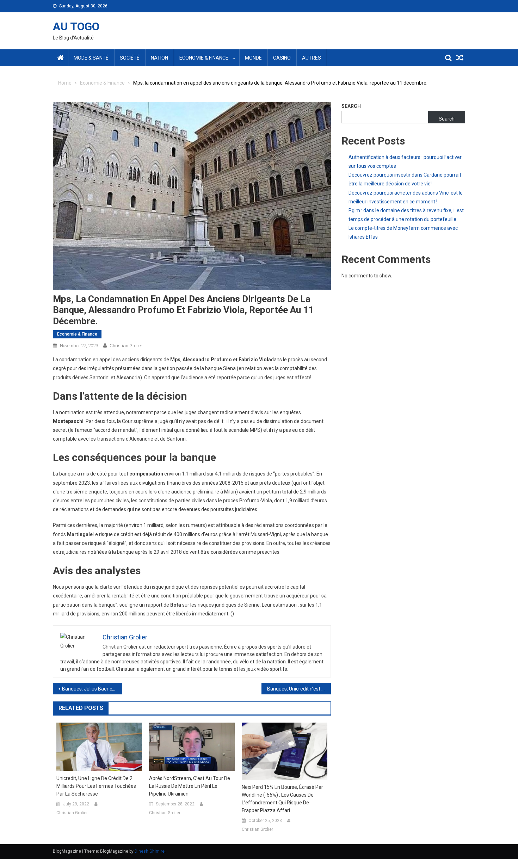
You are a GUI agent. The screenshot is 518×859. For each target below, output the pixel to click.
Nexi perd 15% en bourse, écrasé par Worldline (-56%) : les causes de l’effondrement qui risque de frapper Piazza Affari (282, 798)
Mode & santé (91, 58)
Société (130, 58)
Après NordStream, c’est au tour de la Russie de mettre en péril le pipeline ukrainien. (189, 786)
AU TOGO (76, 26)
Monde (253, 58)
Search (351, 106)
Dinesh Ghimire (150, 851)
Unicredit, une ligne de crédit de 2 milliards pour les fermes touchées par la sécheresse (96, 786)
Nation (159, 58)
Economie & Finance (203, 58)
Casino (282, 58)
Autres (311, 58)
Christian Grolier (126, 345)
